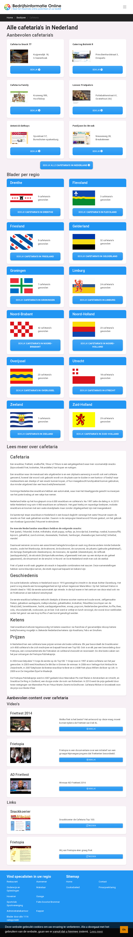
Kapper (40, 911)
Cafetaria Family (19, 85)
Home (69, 881)
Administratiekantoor (17, 911)
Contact (103, 881)
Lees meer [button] (96, 931)
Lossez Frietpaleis (83, 85)
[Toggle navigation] (125, 7)
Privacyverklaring (107, 887)
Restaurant (12, 881)
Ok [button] (124, 929)
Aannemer (41, 881)
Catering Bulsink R (83, 44)
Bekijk (34, 69)
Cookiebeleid (73, 887)
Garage (40, 896)
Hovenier (11, 896)
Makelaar (41, 887)
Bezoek (92, 825)
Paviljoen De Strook (83, 125)
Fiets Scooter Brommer (48, 902)
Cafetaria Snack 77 (20, 44)
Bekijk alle (65, 165)
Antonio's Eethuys (19, 125)
